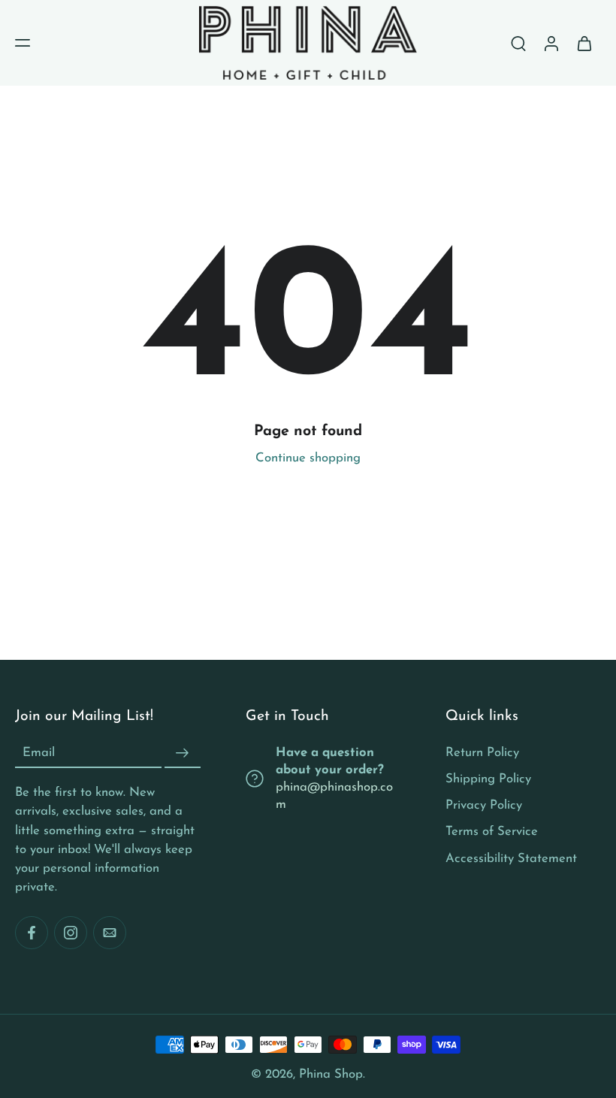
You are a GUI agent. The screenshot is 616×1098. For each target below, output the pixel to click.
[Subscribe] (183, 753)
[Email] (109, 932)
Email (39, 752)
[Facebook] (31, 932)
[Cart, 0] (584, 42)
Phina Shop (331, 1074)
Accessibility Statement (511, 857)
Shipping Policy (488, 779)
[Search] (518, 43)
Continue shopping (308, 458)
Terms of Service (491, 831)
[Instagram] (70, 932)
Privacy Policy (483, 805)
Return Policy (482, 752)
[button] (22, 43)
